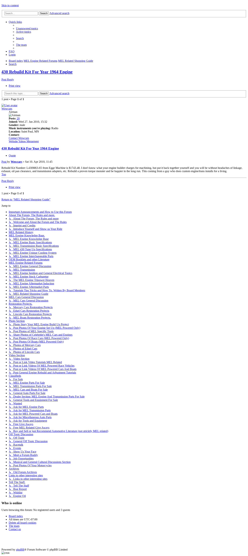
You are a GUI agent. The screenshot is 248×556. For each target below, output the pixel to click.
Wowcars (6, 108)
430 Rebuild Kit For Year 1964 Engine (37, 71)
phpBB (20, 549)
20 (18, 118)
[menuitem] (27, 28)
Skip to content (10, 5)
